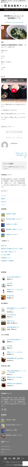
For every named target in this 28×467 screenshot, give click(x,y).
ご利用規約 (7, 462)
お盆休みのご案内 (11, 214)
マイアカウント (5, 446)
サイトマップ (12, 461)
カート (3, 452)
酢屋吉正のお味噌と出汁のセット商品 (11, 248)
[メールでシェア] (15, 132)
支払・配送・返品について (8, 251)
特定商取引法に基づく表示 (17, 462)
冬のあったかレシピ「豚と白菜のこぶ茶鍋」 (21, 155)
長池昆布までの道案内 (7, 260)
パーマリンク (19, 137)
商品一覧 (3, 245)
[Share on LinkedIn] (21, 132)
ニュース (3, 195)
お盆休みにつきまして (12, 234)
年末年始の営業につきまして (14, 219)
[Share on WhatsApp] (7, 132)
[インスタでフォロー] (5, 409)
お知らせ (3, 201)
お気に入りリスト (6, 449)
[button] (2, 6)
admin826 (21, 22)
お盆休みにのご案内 (11, 224)
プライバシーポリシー (21, 461)
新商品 (3, 198)
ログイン (19, 166)
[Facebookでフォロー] (2, 409)
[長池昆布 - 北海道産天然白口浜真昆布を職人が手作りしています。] (11, 6)
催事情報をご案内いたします (14, 229)
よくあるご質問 (5, 254)
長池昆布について (6, 257)
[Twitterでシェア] (12, 132)
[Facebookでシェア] (9, 132)
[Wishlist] (20, 5)
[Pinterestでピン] (18, 132)
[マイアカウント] (23, 5)
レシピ (14, 13)
